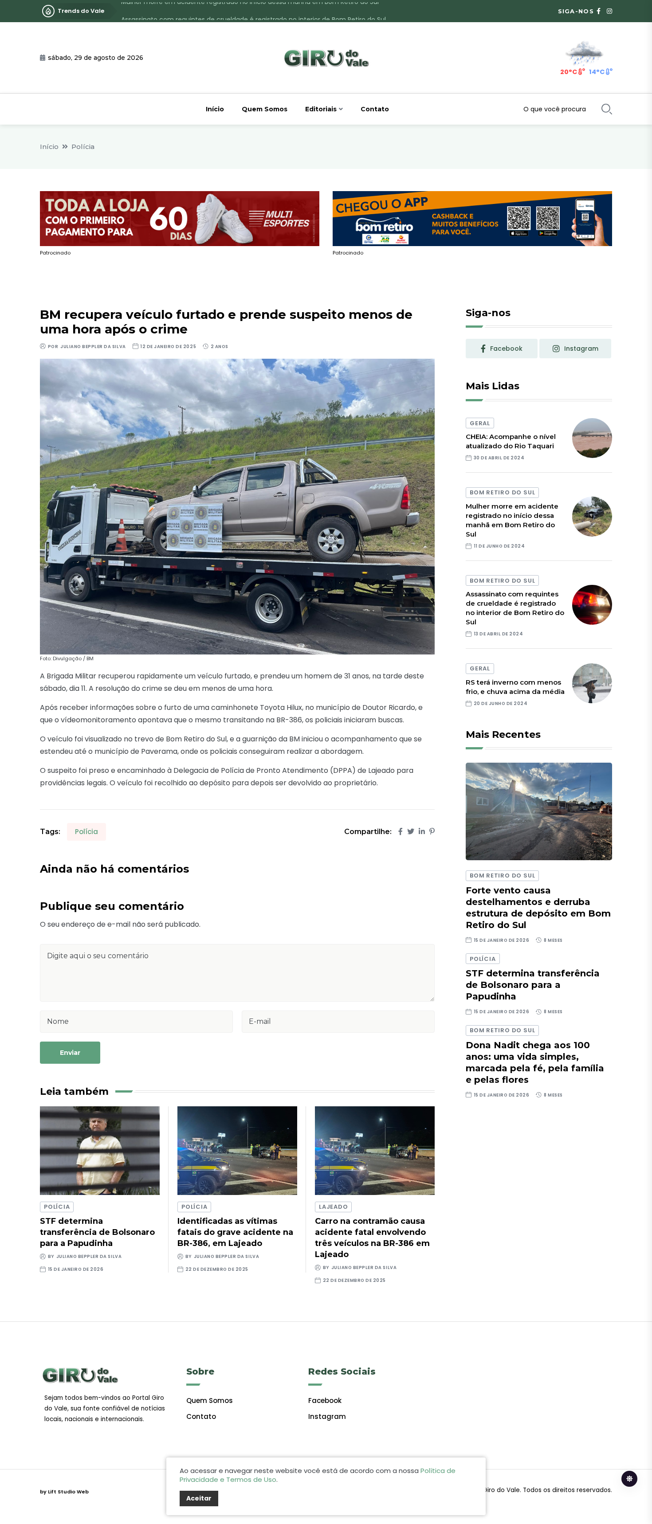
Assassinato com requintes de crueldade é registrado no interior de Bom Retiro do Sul (253, 11)
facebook (506, 348)
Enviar (70, 1053)
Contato (375, 109)
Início (215, 109)
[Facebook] (400, 832)
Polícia (82, 146)
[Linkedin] (422, 832)
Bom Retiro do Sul (502, 492)
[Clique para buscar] (606, 109)
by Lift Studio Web (64, 1491)
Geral (480, 423)
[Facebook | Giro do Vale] (599, 11)
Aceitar (199, 1498)
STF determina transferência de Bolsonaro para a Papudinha (97, 1232)
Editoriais (321, 109)
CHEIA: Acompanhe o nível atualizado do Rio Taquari (511, 441)
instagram (581, 348)
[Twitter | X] (410, 832)
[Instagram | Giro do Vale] (609, 11)
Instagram (327, 1416)
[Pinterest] (432, 832)
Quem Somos (264, 109)
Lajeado (333, 1207)
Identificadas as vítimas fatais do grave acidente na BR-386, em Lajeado (235, 1232)
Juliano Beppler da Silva (93, 346)
